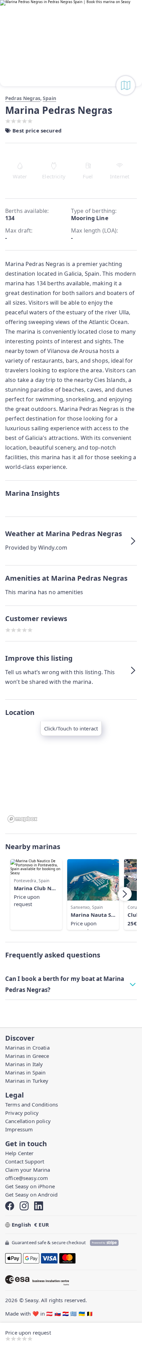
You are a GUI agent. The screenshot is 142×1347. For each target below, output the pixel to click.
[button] (71, 541)
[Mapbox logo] (22, 819)
